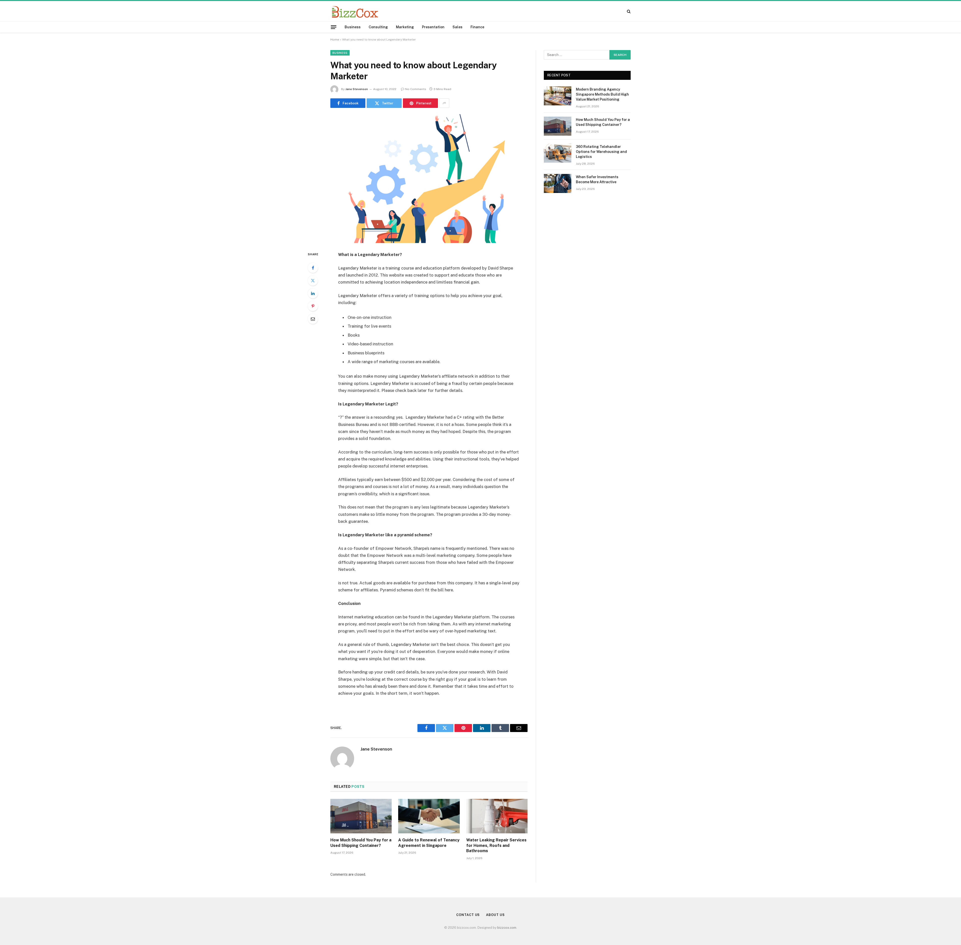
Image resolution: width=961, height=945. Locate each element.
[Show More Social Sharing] (444, 103)
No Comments (415, 89)
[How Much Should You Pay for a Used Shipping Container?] (361, 816)
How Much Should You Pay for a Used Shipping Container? (360, 843)
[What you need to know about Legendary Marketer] (429, 178)
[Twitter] (313, 281)
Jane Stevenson (356, 89)
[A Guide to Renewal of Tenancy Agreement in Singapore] (428, 816)
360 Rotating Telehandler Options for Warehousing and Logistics (601, 152)
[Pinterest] (313, 306)
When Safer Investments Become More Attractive (597, 179)
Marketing (405, 27)
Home (334, 39)
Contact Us (468, 915)
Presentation (433, 27)
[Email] (313, 319)
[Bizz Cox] (355, 11)
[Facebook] (313, 268)
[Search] (628, 11)
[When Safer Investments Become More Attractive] (557, 183)
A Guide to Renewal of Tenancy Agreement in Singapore (428, 843)
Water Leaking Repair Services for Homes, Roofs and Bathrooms (496, 845)
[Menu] (333, 27)
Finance (477, 27)
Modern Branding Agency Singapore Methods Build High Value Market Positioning (602, 94)
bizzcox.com (506, 927)
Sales (457, 27)
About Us (495, 915)
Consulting (378, 27)
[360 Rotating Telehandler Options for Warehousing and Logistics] (557, 153)
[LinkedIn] (313, 293)
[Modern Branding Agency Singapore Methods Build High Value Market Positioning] (557, 95)
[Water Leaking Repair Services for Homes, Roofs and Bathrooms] (497, 816)
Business (353, 27)
